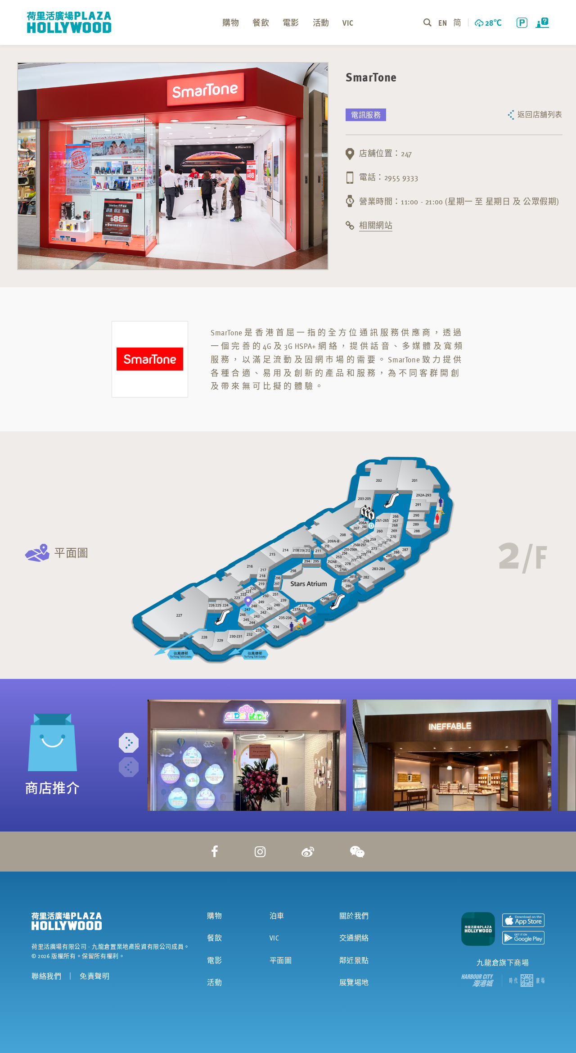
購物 (214, 915)
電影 (214, 960)
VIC (274, 937)
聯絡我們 (46, 976)
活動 (214, 982)
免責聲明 (94, 976)
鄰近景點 (354, 960)
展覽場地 (354, 982)
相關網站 (375, 225)
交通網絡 (354, 937)
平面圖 (71, 552)
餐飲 (214, 937)
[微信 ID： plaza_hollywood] (357, 851)
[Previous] (129, 767)
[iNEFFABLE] (452, 755)
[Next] (129, 743)
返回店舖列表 (540, 114)
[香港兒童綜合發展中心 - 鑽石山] (247, 755)
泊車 (277, 915)
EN (442, 22)
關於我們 (354, 915)
